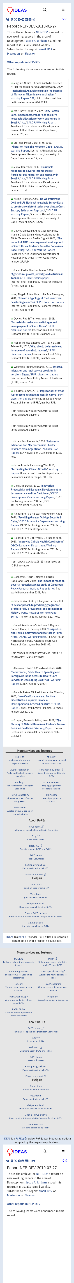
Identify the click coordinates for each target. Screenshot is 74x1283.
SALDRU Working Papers (41, 122)
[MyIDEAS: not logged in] (64, 19)
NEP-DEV (42, 32)
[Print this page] (33, 19)
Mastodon (13, 53)
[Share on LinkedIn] (26, 19)
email (42, 49)
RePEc (22, 936)
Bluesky (29, 53)
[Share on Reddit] (22, 19)
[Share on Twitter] (15, 19)
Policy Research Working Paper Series (33, 588)
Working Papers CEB (22, 98)
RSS (49, 49)
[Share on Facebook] (19, 19)
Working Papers (44, 728)
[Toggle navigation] (45, 10)
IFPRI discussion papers (37, 278)
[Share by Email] (30, 19)
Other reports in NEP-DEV (23, 62)
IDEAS (9, 936)
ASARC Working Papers (32, 636)
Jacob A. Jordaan (36, 40)
